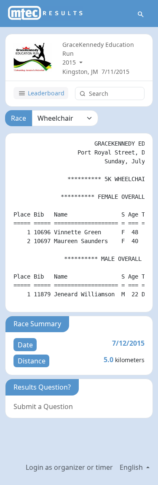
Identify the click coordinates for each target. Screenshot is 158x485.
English (132, 467)
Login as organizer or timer (69, 467)
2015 (70, 62)
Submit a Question (43, 406)
